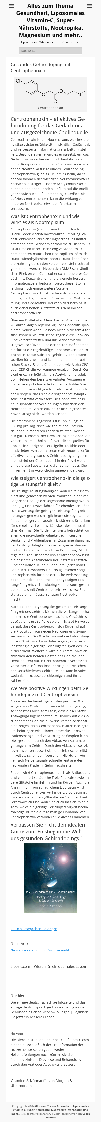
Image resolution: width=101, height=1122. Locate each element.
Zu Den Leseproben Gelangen (34, 929)
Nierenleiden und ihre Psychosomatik (40, 950)
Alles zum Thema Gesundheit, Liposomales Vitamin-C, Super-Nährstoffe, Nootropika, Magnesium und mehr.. (50, 20)
